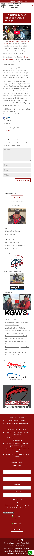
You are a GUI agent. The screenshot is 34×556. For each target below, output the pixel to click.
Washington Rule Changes (17, 429)
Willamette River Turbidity (17, 420)
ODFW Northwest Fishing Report (17, 423)
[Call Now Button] (30, 553)
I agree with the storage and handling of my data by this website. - (17, 506)
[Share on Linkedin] (9, 118)
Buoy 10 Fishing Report (12, 248)
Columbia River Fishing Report (15, 245)
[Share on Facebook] (4, 118)
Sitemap (25, 553)
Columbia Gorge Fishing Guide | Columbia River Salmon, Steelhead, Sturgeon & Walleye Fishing (16, 336)
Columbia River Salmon (12, 231)
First (17, 469)
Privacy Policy (22, 507)
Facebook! (6, 130)
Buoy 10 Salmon (10, 234)
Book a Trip (17, 197)
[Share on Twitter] (7, 118)
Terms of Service (16, 553)
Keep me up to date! (9, 512)
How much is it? (17, 205)
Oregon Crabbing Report (12, 242)
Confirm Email (17, 491)
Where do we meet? (17, 202)
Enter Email (17, 484)
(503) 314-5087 (12, 1)
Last (17, 476)
